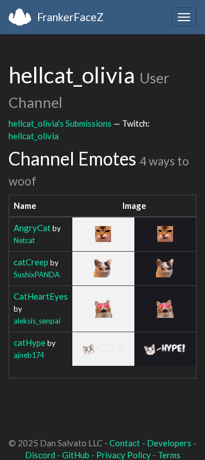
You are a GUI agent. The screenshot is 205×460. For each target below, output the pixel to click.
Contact (124, 443)
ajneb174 (29, 355)
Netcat (24, 240)
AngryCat (32, 228)
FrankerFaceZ (70, 16)
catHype (30, 342)
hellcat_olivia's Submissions (60, 123)
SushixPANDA (37, 274)
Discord (40, 455)
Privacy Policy (123, 455)
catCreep (31, 262)
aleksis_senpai (37, 320)
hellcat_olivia (34, 136)
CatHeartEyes (41, 296)
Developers (169, 443)
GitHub (75, 455)
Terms (169, 455)
